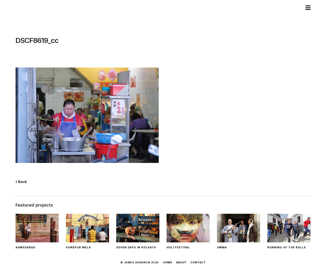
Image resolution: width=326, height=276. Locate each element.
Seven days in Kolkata (136, 247)
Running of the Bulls (286, 247)
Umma (222, 247)
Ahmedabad (25, 247)
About (181, 262)
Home (167, 262)
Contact (198, 262)
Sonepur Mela (78, 247)
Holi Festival (178, 247)
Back (22, 181)
